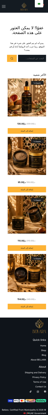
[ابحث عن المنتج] (12, 58)
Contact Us (40, 386)
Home (43, 345)
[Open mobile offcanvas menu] (4, 6)
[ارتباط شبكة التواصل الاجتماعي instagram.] (38, 391)
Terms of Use (39, 382)
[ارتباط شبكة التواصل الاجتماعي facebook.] (45, 391)
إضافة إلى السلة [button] (27, 131)
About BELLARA (38, 359)
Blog (44, 355)
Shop (43, 350)
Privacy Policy (39, 377)
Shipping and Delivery (35, 372)
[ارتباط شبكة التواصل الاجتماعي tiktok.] (31, 391)
